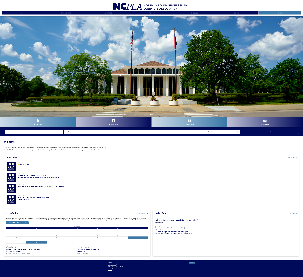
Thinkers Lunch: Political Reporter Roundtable (23, 249)
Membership (194, 13)
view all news (292, 157)
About (23, 13)
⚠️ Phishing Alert (24, 164)
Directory (151, 13)
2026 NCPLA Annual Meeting (88, 249)
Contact (237, 13)
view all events (143, 213)
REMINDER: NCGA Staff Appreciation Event (34, 197)
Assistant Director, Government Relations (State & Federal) (176, 220)
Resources (108, 13)
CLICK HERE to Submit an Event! (17, 223)
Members (280, 13)
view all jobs (292, 213)
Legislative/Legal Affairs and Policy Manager (171, 232)
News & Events (66, 13)
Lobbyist (158, 226)
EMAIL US (110, 270)
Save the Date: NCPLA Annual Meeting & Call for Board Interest (41, 186)
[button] (22, 66)
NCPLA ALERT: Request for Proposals (32, 175)
